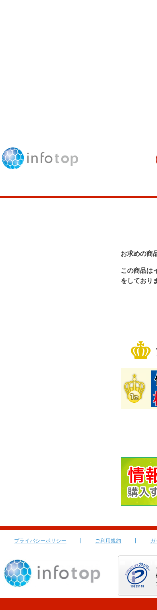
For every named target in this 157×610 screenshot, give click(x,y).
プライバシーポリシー (40, 541)
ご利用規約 (108, 541)
